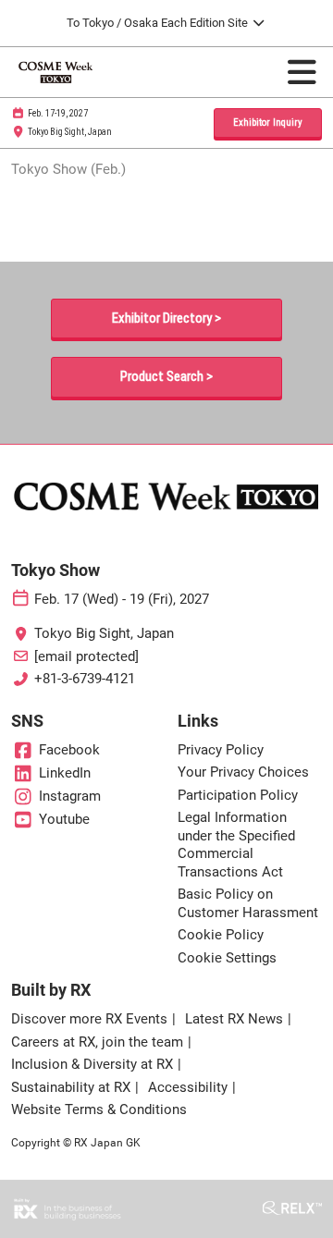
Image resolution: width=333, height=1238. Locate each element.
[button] (268, 123)
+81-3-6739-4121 (84, 678)
